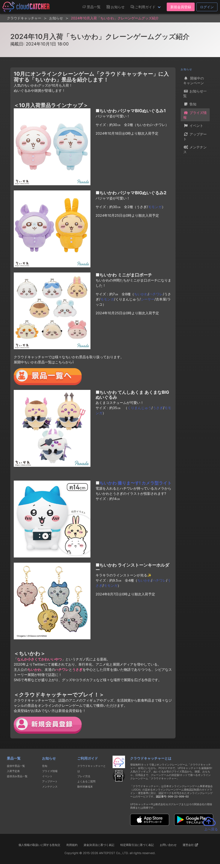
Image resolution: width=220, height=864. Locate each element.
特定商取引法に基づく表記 (137, 845)
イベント (195, 125)
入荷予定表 (13, 771)
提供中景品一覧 (16, 765)
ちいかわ (141, 294)
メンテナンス (195, 149)
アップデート (195, 136)
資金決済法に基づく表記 (99, 845)
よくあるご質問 (86, 781)
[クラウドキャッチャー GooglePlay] (193, 824)
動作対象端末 (85, 786)
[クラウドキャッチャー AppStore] (149, 824)
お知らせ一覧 (195, 93)
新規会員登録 (180, 7)
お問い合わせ (168, 845)
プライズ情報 (195, 115)
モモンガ (155, 207)
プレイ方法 (83, 776)
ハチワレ (156, 294)
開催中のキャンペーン (193, 80)
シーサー (147, 299)
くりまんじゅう (139, 408)
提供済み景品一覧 (17, 776)
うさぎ (158, 408)
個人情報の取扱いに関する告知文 (39, 845)
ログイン (207, 7)
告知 (192, 104)
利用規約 (72, 845)
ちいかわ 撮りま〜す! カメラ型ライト (135, 483)
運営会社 (189, 845)
